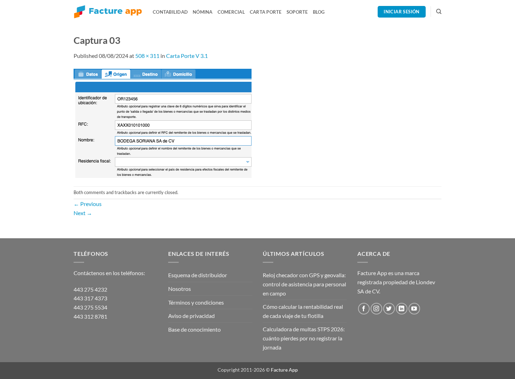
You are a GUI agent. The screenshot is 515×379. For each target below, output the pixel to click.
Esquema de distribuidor (197, 275)
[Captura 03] (163, 122)
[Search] (438, 11)
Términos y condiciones (196, 302)
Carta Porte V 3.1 (187, 55)
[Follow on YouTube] (414, 308)
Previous (88, 203)
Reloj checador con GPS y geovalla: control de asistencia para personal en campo (304, 284)
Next (83, 213)
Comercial (231, 12)
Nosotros (179, 288)
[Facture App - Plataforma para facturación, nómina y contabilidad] (108, 11)
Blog (319, 12)
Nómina (203, 12)
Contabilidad (170, 12)
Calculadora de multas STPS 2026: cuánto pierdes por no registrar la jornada (304, 338)
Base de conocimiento (194, 329)
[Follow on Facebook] (364, 308)
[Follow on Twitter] (389, 308)
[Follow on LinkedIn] (401, 308)
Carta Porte (266, 12)
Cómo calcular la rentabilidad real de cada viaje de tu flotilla (303, 311)
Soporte (297, 12)
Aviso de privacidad (191, 315)
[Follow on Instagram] (376, 308)
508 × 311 (147, 55)
